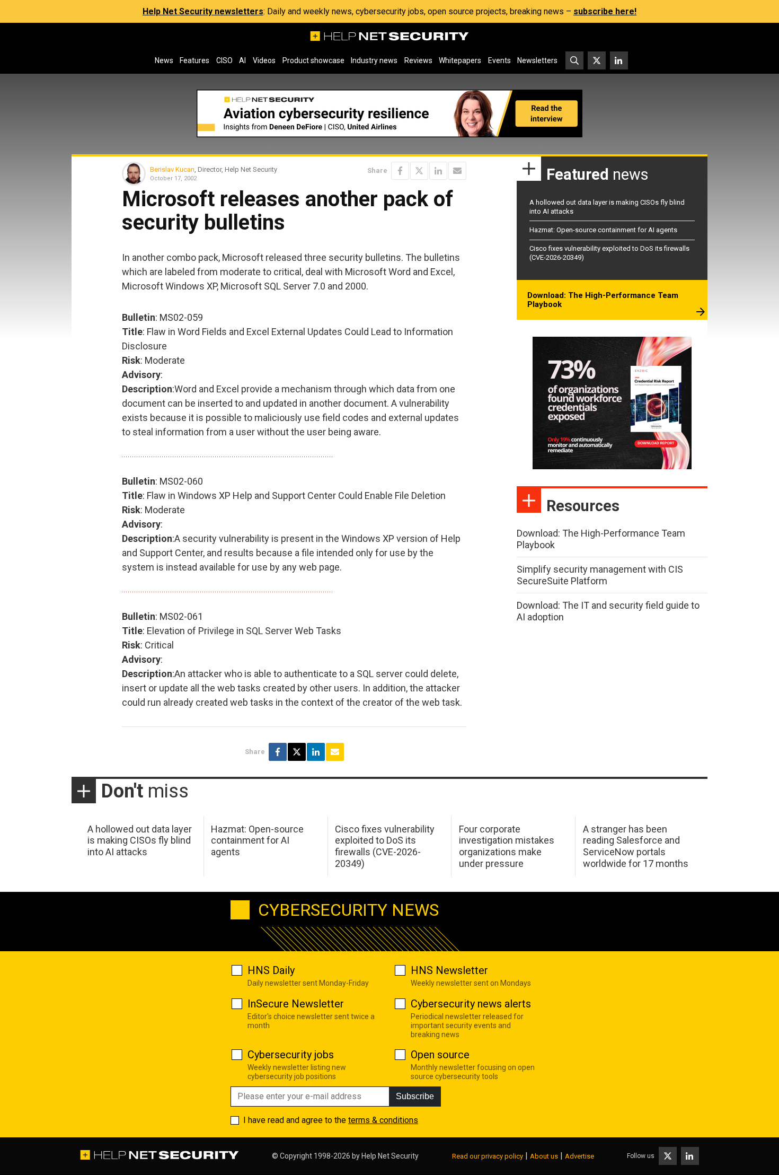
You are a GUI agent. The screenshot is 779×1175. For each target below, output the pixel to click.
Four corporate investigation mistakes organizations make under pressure (506, 846)
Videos (264, 60)
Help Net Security (390, 1156)
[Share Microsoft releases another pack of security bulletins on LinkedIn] (438, 171)
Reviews (418, 60)
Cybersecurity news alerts (471, 1003)
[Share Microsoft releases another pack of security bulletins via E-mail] (457, 171)
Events (499, 60)
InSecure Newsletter (295, 1003)
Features (194, 60)
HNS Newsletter (449, 970)
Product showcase (313, 60)
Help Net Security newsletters (203, 11)
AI (242, 60)
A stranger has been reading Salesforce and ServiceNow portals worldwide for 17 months (635, 846)
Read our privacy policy (487, 1156)
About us (544, 1156)
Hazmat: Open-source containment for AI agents (603, 230)
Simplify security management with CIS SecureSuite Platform (600, 575)
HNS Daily (271, 970)
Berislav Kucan (172, 169)
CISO (224, 60)
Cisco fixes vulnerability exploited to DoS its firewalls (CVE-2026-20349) (385, 846)
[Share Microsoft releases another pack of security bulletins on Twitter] (419, 171)
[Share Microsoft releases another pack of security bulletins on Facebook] (400, 171)
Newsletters (537, 60)
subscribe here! (604, 11)
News (164, 60)
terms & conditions (383, 1120)
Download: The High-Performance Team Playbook (602, 300)
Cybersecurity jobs (290, 1054)
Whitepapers (460, 60)
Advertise (579, 1156)
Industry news (374, 60)
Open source (440, 1054)
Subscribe (415, 1096)
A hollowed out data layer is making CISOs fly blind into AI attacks (139, 840)
